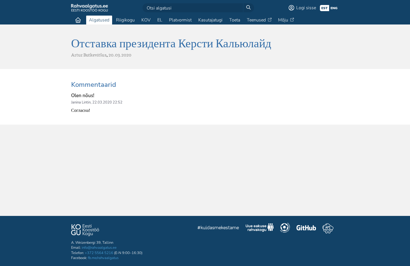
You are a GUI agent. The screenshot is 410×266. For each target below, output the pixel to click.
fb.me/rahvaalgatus (103, 257)
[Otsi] (248, 7)
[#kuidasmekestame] (218, 228)
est (324, 8)
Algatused (99, 20)
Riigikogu (125, 20)
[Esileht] (78, 20)
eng (334, 8)
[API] (327, 228)
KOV (146, 20)
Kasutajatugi (210, 20)
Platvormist (180, 20)
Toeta (234, 20)
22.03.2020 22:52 (107, 102)
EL (159, 20)
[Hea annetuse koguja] (285, 228)
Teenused (256, 20)
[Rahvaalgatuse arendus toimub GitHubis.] (306, 228)
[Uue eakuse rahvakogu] (260, 228)
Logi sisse (306, 8)
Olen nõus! (82, 95)
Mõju (283, 20)
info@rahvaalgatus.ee (99, 247)
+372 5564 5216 (99, 252)
